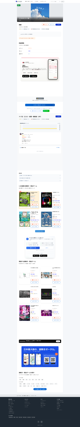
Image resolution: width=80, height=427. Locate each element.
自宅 (31, 274)
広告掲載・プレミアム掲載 (60, 402)
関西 (23, 379)
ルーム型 (28, 383)
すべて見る (57, 147)
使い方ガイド (42, 402)
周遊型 (34, 198)
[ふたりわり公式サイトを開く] (40, 69)
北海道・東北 (10, 417)
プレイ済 (52, 24)
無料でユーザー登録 (33, 247)
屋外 (59, 200)
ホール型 (33, 383)
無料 (33, 274)
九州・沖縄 (33, 417)
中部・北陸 (20, 417)
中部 (26, 379)
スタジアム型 (42, 383)
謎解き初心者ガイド (43, 403)
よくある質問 (58, 405)
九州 (29, 379)
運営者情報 (58, 403)
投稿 (59, 24)
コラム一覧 (26, 406)
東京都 (32, 196)
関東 (20, 379)
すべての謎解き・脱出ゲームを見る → (40, 389)
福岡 (42, 379)
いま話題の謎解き (11, 409)
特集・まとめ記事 (43, 405)
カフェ (47, 383)
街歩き (32, 198)
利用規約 (58, 408)
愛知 (39, 379)
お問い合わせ (58, 406)
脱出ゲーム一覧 (10, 402)
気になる (45, 24)
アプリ (56, 383)
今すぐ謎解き (10, 408)
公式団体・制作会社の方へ (60, 400)
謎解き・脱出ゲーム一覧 (28, 1)
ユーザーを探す (27, 405)
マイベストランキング (27, 403)
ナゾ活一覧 (36, 1)
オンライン (30, 48)
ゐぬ (29, 53)
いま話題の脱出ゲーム (11, 411)
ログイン (63, 1)
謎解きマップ (10, 405)
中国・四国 (29, 417)
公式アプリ (42, 406)
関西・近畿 (24, 417)
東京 (32, 379)
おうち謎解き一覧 (11, 406)
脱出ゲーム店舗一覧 (11, 403)
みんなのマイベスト (43, 1)
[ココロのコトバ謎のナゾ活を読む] (41, 138)
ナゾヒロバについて (43, 400)
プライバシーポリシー (59, 409)
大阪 (36, 379)
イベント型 (37, 383)
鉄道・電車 (56, 200)
